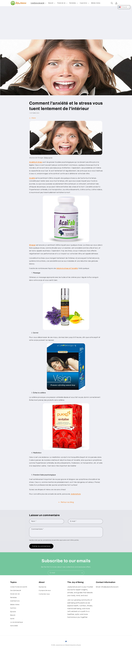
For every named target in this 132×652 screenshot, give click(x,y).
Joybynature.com (60, 645)
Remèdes (13, 597)
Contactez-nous (44, 594)
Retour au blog (67, 502)
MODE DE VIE (15, 594)
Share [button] (34, 118)
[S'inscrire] (82, 572)
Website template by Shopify (73, 645)
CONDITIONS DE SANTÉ (18, 587)
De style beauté (15, 590)
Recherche (42, 587)
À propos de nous (45, 590)
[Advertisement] (66, 24)
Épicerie (13, 611)
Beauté (12, 615)
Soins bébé (14, 625)
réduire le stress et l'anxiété (67, 268)
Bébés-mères (14, 604)
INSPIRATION (15, 601)
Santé (12, 618)
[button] (38, 3)
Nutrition (13, 608)
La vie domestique (16, 622)
